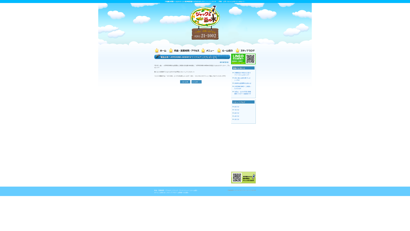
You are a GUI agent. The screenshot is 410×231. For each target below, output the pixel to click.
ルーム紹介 (225, 51)
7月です (236, 110)
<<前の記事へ (185, 82)
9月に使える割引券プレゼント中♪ (242, 79)
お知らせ (162, 192)
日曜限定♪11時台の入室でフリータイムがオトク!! (242, 74)
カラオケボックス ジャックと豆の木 (245, 190)
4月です (236, 116)
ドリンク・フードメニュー (208, 51)
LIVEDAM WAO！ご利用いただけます (242, 87)
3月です (236, 119)
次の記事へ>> (196, 82)
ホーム (161, 51)
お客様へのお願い (183, 192)
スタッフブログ (244, 51)
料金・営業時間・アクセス (184, 51)
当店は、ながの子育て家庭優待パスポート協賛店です (242, 93)
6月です (236, 113)
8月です (236, 107)
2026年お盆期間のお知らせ (242, 83)
